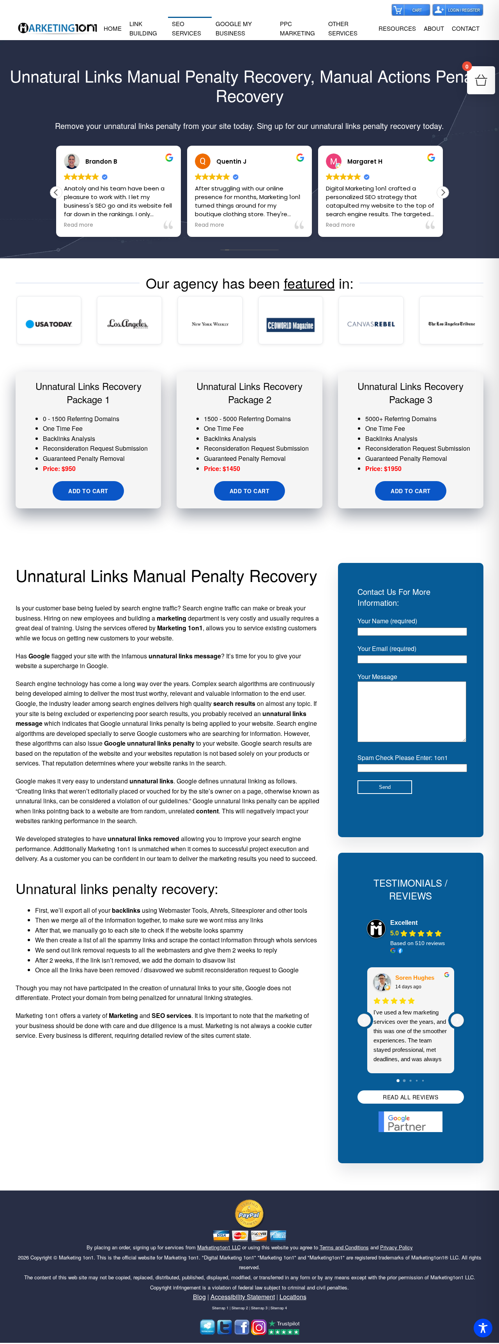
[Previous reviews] (364, 1020)
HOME (113, 28)
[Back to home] (58, 28)
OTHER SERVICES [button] (342, 28)
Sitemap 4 (279, 1307)
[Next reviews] (457, 1020)
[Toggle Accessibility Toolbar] (483, 1328)
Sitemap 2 (240, 1307)
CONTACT (466, 28)
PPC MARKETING (297, 28)
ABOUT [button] (434, 28)
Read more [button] (78, 225)
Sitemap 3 (259, 1307)
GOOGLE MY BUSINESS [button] (234, 28)
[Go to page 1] (404, 1080)
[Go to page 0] (398, 1080)
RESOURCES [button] (397, 28)
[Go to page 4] (423, 1080)
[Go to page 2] (411, 1080)
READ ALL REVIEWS (410, 1097)
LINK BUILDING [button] (143, 28)
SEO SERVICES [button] (186, 28)
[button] (443, 192)
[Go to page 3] (417, 1080)
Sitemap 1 (220, 1307)
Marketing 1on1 (76, 1257)
